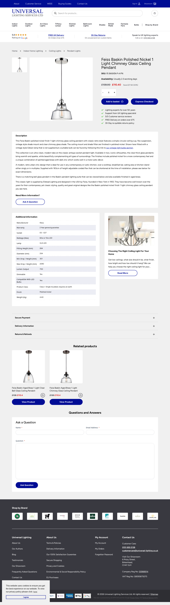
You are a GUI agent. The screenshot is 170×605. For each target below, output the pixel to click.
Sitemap (154, 594)
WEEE (49, 3)
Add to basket (113, 101)
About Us (16, 543)
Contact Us (82, 3)
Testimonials (17, 560)
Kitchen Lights (72, 25)
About (16, 3)
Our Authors (17, 549)
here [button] (35, 592)
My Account (100, 543)
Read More (122, 273)
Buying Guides (64, 3)
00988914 (143, 571)
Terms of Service (148, 598)
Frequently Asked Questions (24, 572)
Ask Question (26, 485)
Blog (14, 554)
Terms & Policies (53, 543)
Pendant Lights (73, 51)
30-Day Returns (98, 35)
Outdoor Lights (29, 25)
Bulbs (136, 25)
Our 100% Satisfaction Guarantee (61, 554)
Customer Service (33, 3)
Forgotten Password (104, 554)
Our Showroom (18, 566)
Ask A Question (30, 202)
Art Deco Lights (44, 25)
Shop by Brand (151, 25)
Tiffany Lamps (58, 25)
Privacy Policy (134, 598)
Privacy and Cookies (55, 566)
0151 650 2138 (149, 38)
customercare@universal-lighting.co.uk (140, 551)
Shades (102, 25)
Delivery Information (55, 549)
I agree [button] (26, 597)
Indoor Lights (15, 25)
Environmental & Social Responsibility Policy (66, 572)
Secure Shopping (54, 560)
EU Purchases (52, 577)
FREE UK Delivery (56, 35)
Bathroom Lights (87, 25)
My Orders (99, 549)
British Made (111, 25)
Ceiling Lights (55, 51)
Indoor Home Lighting (33, 51)
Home (14, 51)
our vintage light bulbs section (119, 148)
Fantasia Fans (124, 25)
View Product (28, 402)
